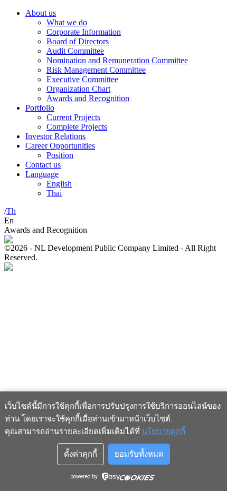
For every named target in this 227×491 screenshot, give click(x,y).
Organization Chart (78, 88)
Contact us (43, 164)
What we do (66, 22)
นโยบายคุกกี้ (163, 431)
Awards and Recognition (87, 98)
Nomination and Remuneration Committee (117, 60)
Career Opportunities (60, 145)
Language (42, 174)
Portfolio (39, 107)
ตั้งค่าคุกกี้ (80, 454)
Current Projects (73, 117)
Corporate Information (83, 31)
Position (59, 155)
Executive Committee (82, 79)
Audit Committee (75, 50)
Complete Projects (76, 126)
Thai (54, 193)
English (59, 183)
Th (11, 211)
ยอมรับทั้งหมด (139, 454)
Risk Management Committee (96, 69)
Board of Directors (77, 41)
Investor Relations (55, 136)
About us (40, 12)
